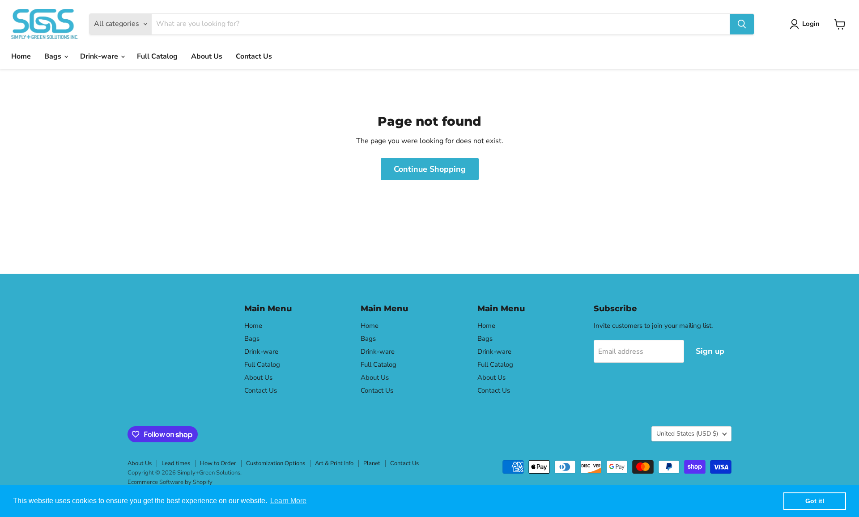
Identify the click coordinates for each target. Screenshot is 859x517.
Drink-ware (100, 56)
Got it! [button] (815, 500)
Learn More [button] (288, 500)
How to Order (218, 463)
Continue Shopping (430, 169)
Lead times (176, 463)
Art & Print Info (334, 463)
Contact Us (254, 56)
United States (687, 433)
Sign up (710, 351)
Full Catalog (157, 56)
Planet (371, 463)
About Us (206, 56)
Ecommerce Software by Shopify (170, 482)
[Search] (742, 24)
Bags (53, 56)
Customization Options (275, 463)
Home (21, 56)
